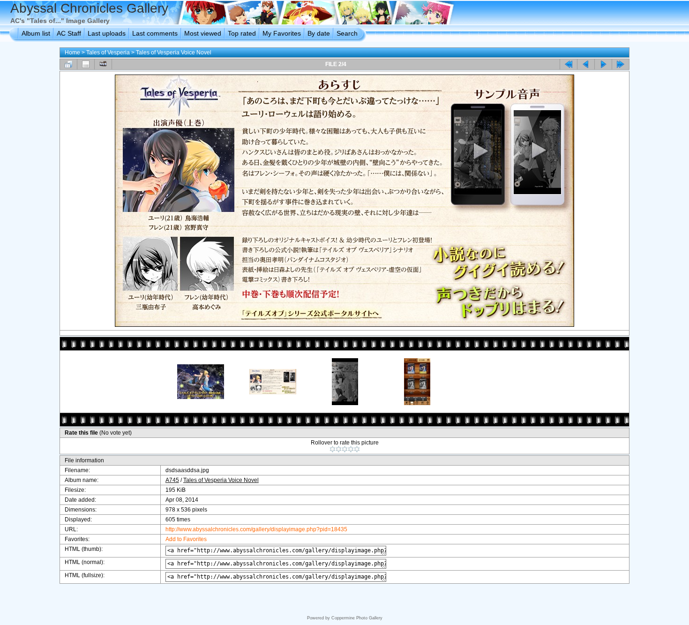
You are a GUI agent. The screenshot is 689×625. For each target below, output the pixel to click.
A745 (172, 480)
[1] (333, 449)
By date (318, 33)
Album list (36, 33)
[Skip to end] (620, 64)
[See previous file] (585, 64)
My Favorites (281, 33)
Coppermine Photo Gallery (356, 618)
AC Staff (69, 33)
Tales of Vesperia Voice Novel (173, 52)
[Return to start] (568, 64)
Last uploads (107, 33)
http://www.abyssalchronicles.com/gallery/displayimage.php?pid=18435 (256, 529)
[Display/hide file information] (85, 64)
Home (72, 52)
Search (347, 33)
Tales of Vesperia (108, 52)
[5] (357, 449)
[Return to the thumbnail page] (68, 64)
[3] (345, 449)
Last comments (155, 33)
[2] (339, 449)
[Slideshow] (103, 64)
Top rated (242, 33)
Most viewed (202, 33)
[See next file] (603, 64)
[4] (351, 449)
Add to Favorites (186, 539)
